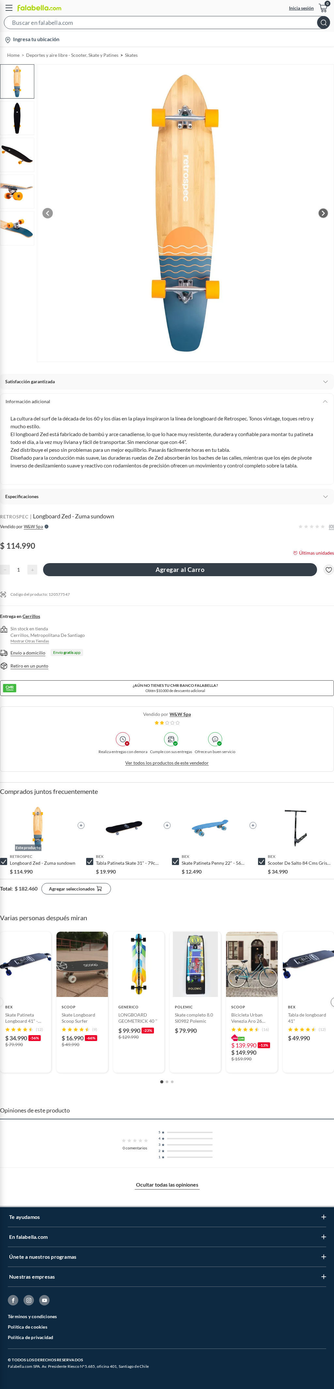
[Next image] (323, 213)
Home (13, 55)
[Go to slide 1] (161, 1081)
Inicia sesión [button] (301, 8)
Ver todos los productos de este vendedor (167, 763)
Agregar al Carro (180, 569)
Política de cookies (27, 1327)
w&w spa (180, 714)
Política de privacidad (30, 1337)
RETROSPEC (14, 516)
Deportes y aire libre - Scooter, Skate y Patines (72, 55)
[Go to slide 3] (172, 1082)
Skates (131, 55)
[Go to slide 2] (167, 1082)
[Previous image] (47, 213)
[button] (167, 24)
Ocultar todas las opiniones (167, 1184)
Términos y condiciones (32, 1316)
